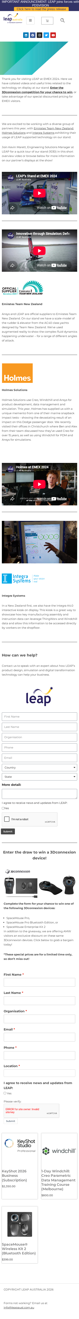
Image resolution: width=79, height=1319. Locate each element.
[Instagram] (39, 35)
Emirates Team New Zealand (53, 128)
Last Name (12, 993)
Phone (9, 1047)
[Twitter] (46, 35)
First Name (12, 974)
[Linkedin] (26, 35)
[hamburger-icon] (30, 20)
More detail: (11, 785)
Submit (7, 831)
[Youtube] (53, 35)
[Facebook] (32, 35)
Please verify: (12, 1101)
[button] (61, 20)
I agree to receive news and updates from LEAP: (34, 803)
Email (8, 1029)
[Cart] (47, 20)
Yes (6, 808)
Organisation (14, 1011)
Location (11, 1066)
